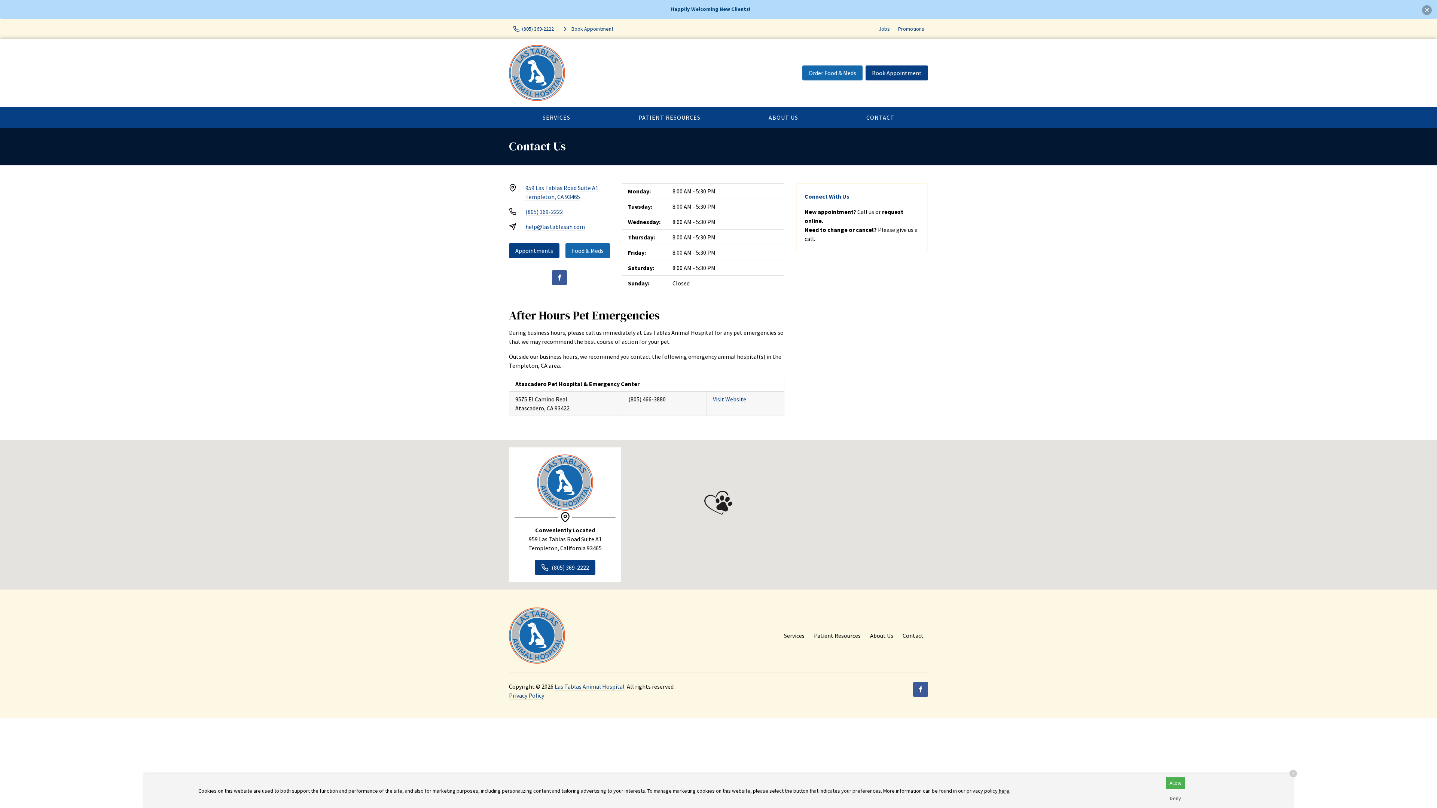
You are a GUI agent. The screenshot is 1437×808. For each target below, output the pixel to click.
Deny (1175, 798)
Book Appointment (897, 73)
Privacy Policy (526, 695)
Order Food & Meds (832, 73)
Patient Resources (669, 117)
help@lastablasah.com (555, 226)
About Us (783, 117)
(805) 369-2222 (544, 211)
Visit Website (729, 399)
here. (1004, 790)
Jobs (884, 28)
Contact (880, 117)
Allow (1175, 783)
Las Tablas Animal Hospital (590, 686)
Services (556, 117)
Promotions (911, 28)
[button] (718, 503)
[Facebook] (559, 277)
